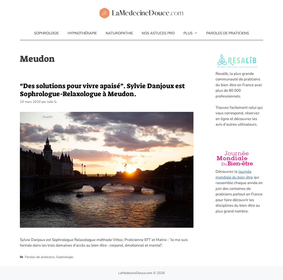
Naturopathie (119, 33)
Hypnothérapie (82, 33)
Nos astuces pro (158, 33)
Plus (188, 33)
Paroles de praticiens (227, 33)
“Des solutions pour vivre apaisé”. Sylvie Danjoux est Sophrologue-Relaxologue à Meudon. (102, 90)
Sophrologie (46, 33)
